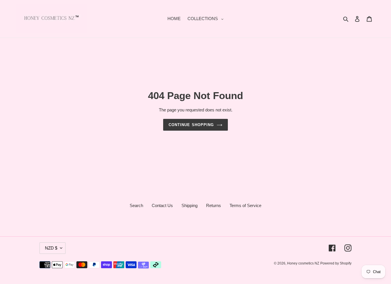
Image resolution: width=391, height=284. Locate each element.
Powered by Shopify (335, 263)
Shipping (189, 205)
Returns (213, 205)
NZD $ (51, 248)
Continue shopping (191, 125)
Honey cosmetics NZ (303, 263)
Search (136, 205)
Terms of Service (245, 205)
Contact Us (162, 205)
